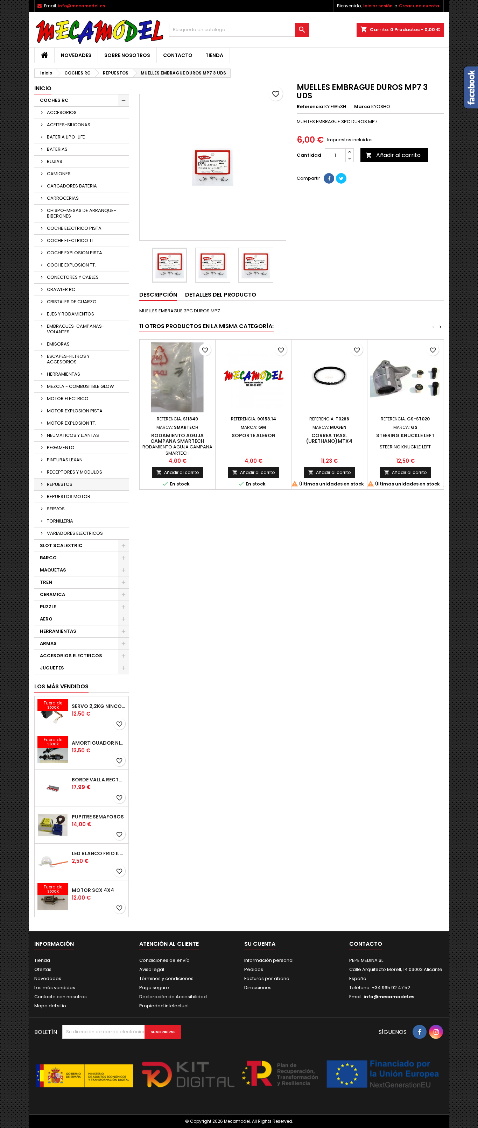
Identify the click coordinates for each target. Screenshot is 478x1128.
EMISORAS (58, 344)
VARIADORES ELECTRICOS (75, 533)
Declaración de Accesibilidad (173, 996)
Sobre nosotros (127, 55)
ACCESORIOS (62, 112)
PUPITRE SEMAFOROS (98, 817)
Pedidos (253, 969)
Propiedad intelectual (164, 1005)
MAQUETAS (53, 570)
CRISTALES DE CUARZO (72, 301)
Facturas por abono (266, 978)
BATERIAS (57, 149)
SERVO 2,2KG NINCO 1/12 (99, 706)
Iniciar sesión (378, 6)
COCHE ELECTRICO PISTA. (75, 228)
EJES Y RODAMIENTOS (70, 314)
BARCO (48, 557)
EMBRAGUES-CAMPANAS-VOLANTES (75, 329)
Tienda (214, 55)
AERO (46, 619)
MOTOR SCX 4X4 (93, 890)
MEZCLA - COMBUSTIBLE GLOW (80, 386)
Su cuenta (259, 944)
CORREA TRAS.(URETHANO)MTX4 (329, 438)
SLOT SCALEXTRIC (61, 545)
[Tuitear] (341, 178)
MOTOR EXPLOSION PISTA (75, 410)
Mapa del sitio (50, 1005)
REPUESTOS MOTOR (68, 496)
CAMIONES (59, 173)
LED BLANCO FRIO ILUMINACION (99, 853)
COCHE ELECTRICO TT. (71, 240)
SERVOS (56, 508)
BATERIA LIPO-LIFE (66, 137)
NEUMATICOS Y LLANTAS (73, 435)
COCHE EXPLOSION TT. (71, 265)
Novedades (76, 55)
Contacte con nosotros (60, 996)
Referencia (310, 107)
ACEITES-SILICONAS (68, 124)
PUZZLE (48, 606)
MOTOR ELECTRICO (68, 398)
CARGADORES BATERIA (72, 186)
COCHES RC (54, 100)
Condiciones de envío (164, 960)
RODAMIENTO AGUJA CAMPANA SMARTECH (177, 438)
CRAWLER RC (61, 289)
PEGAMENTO (61, 447)
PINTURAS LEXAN (65, 459)
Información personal (269, 960)
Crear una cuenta (419, 6)
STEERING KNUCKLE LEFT (405, 435)
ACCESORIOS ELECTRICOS (71, 655)
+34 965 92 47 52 (390, 987)
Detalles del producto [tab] (220, 295)
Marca (362, 107)
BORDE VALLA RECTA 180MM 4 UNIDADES (99, 779)
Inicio (42, 88)
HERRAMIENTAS (63, 374)
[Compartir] (329, 178)
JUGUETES (52, 668)
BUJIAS (54, 161)
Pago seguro (154, 987)
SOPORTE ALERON (253, 435)
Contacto (177, 55)
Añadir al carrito (393, 155)
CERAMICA (52, 594)
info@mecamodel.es (81, 6)
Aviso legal (151, 969)
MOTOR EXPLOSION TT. (71, 423)
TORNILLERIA (60, 521)
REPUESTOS (59, 484)
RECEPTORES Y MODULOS (74, 472)
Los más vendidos (61, 686)
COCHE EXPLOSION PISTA (74, 252)
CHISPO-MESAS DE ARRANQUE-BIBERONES (81, 213)
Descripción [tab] (158, 295)
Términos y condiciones (166, 978)
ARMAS (48, 643)
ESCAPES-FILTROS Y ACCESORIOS (68, 359)
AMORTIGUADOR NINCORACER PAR (99, 743)
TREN (46, 582)
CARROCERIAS (63, 198)
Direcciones (258, 987)
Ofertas (42, 969)
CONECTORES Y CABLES (73, 277)
